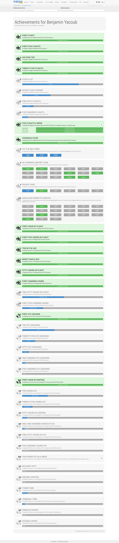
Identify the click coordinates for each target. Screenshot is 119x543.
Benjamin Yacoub (26, 5)
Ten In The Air (29, 248)
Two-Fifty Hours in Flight (35, 292)
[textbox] (35, 10)
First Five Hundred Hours (35, 303)
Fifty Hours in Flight (33, 270)
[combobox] (35, 10)
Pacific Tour (28, 184)
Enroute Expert (30, 510)
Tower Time (28, 488)
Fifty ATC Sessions (31, 347)
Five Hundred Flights (33, 112)
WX (80, 2)
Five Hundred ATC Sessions (36, 369)
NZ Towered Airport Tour (35, 162)
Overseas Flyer (30, 138)
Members (64, 2)
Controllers (39, 2)
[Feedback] (97, 2)
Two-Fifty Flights (31, 101)
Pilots (32, 2)
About (26, 2)
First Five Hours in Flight (35, 237)
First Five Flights (31, 46)
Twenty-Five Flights (32, 68)
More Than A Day (30, 259)
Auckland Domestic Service (36, 198)
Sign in (103, 2)
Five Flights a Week (32, 123)
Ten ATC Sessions (31, 325)
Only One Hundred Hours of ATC (38, 424)
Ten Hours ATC (29, 391)
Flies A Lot (27, 79)
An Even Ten (28, 57)
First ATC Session (31, 314)
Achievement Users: (19, 8)
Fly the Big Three (31, 149)
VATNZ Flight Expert (32, 90)
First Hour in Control (33, 380)
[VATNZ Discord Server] (99, 2)
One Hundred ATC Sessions (36, 358)
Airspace (85, 2)
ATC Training (49, 2)
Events (57, 2)
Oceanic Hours (29, 521)
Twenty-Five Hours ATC (34, 402)
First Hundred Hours (33, 281)
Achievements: (65, 8)
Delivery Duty (29, 466)
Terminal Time (29, 499)
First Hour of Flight (32, 226)
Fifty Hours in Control (34, 413)
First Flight (28, 35)
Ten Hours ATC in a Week (34, 457)
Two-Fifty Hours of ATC (34, 435)
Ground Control (30, 477)
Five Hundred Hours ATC (34, 446)
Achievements (73, 2)
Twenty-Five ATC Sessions (35, 336)
